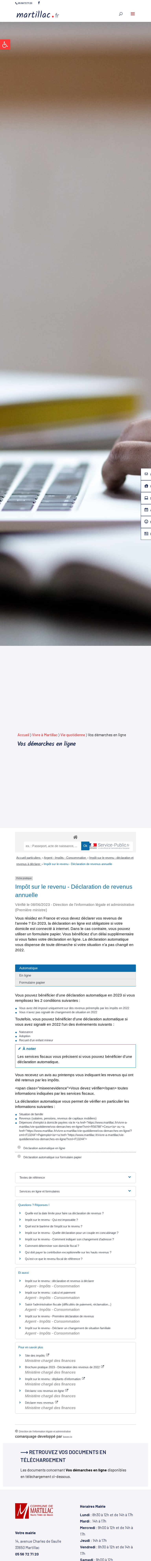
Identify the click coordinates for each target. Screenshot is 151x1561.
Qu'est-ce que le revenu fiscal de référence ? (53, 1258)
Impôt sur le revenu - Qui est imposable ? (51, 1219)
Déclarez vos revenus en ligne (45, 1390)
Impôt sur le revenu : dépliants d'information (53, 1379)
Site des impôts (35, 1355)
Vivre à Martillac (45, 734)
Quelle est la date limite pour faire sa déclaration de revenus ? (64, 1213)
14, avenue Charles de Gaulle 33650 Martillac (38, 1547)
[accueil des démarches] (75, 837)
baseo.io (67, 1437)
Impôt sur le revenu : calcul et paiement (50, 1292)
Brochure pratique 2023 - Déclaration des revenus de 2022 (62, 1367)
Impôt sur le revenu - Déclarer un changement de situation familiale (67, 1328)
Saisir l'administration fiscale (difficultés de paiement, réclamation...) (68, 1304)
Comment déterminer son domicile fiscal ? (52, 1245)
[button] (5, 44)
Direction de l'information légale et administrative (45, 1431)
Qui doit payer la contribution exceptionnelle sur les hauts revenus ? (68, 1252)
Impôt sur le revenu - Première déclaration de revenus (59, 1316)
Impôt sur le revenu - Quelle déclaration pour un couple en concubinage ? (71, 1232)
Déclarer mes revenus (39, 1402)
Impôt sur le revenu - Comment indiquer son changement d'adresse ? (69, 1239)
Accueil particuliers (28, 857)
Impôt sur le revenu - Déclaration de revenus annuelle (78, 864)
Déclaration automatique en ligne (43, 1148)
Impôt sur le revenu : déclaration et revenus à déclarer (59, 1281)
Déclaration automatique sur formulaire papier (52, 1157)
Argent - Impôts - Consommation (65, 857)
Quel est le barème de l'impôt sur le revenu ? (53, 1226)
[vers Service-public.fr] (108, 846)
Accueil (23, 734)
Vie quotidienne (72, 734)
